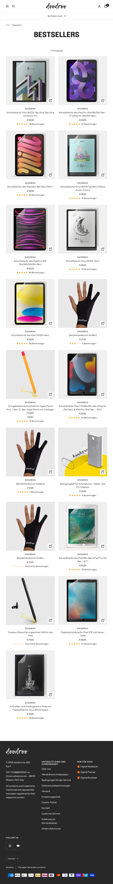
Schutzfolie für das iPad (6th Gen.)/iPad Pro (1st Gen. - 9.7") (83, 560)
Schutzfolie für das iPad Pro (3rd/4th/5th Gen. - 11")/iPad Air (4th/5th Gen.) (83, 114)
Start (8, 25)
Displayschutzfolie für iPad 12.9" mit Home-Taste (83, 634)
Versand (46, 791)
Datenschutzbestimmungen (56, 785)
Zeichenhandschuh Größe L (30, 558)
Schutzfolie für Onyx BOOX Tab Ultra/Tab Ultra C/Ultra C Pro (30, 114)
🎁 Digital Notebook (87, 766)
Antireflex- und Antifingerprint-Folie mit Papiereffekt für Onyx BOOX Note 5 (30, 708)
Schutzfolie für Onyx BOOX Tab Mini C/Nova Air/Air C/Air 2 (82, 188)
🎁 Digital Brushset (87, 777)
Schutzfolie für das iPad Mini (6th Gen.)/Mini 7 (30, 186)
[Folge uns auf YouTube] (18, 846)
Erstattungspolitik (51, 796)
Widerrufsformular (51, 828)
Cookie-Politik (49, 802)
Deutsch (11, 858)
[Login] (99, 6)
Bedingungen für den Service (56, 780)
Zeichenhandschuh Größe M (30, 483)
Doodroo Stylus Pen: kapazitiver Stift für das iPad (30, 634)
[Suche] (13, 6)
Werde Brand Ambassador (55, 774)
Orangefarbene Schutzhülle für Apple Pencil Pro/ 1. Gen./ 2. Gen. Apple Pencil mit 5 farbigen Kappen (30, 409)
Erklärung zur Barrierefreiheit (49, 821)
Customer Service (51, 813)
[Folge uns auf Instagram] (10, 846)
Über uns (46, 768)
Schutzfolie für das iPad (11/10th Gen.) (30, 335)
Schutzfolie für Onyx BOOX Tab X (82, 261)
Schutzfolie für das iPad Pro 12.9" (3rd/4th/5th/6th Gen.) (30, 263)
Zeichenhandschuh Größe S (83, 335)
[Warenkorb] (105, 6)
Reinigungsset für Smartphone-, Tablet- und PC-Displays (82, 485)
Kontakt (46, 808)
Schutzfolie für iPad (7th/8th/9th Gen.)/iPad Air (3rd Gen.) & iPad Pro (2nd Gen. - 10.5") (83, 408)
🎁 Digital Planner (86, 772)
